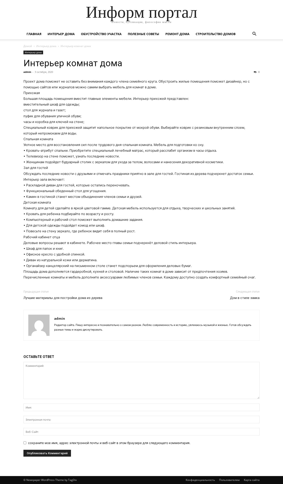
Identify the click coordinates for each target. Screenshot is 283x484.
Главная (34, 34)
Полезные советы (143, 34)
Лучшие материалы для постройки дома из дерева (62, 298)
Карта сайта (252, 480)
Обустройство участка (101, 34)
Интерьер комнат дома (72, 63)
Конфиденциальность (200, 480)
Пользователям (229, 480)
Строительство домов (215, 34)
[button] (254, 34)
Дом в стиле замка (245, 298)
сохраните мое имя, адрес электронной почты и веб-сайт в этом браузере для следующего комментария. (109, 443)
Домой (27, 46)
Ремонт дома (177, 34)
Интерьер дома (61, 34)
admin (27, 72)
